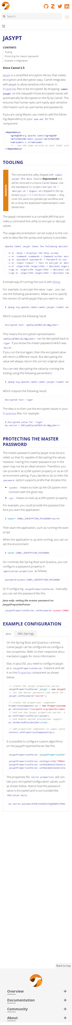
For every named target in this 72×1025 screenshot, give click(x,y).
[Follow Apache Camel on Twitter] (59, 5)
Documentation (21, 1000)
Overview (15, 991)
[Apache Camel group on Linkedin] (66, 5)
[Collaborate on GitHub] (46, 5)
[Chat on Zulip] (53, 5)
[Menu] (66, 16)
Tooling (8, 52)
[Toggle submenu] (3, 26)
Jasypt (6, 75)
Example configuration (16, 60)
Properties (9, 89)
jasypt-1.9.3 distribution (33, 195)
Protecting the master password (21, 56)
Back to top (63, 966)
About (12, 1017)
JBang (56, 282)
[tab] (8, 633)
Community (17, 1008)
